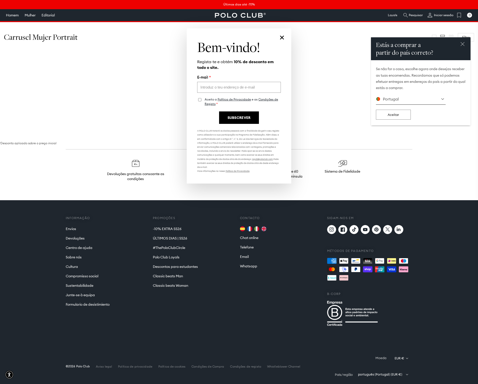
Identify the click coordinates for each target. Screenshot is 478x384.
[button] (9, 374)
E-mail (204, 77)
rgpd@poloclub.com (262, 159)
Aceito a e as (241, 101)
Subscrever (239, 117)
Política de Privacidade (234, 99)
